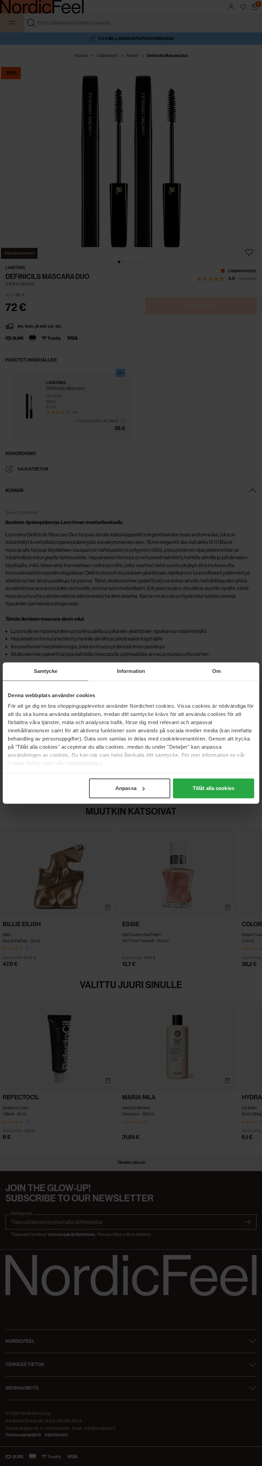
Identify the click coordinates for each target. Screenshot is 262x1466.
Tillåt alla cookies (213, 788)
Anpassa (125, 788)
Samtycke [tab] (45, 671)
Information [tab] (131, 671)
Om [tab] (216, 671)
